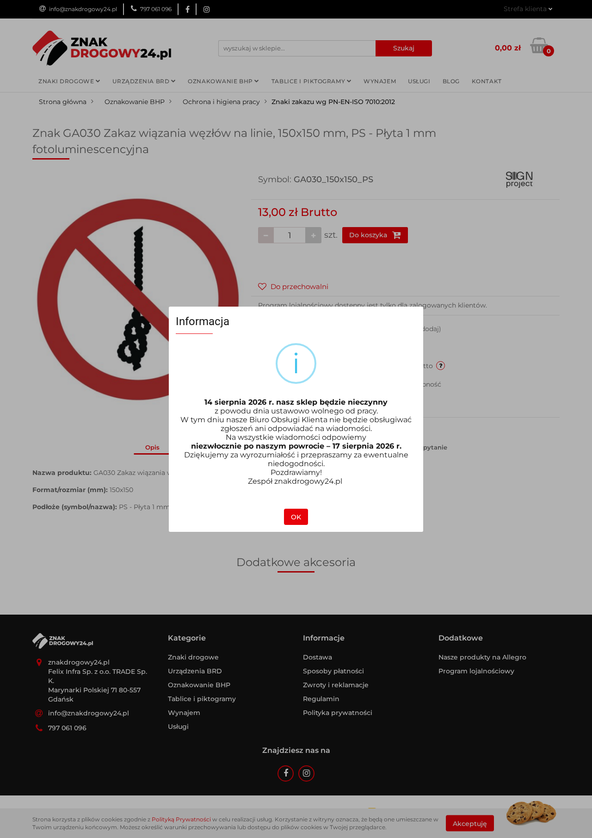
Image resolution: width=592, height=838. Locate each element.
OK (296, 517)
